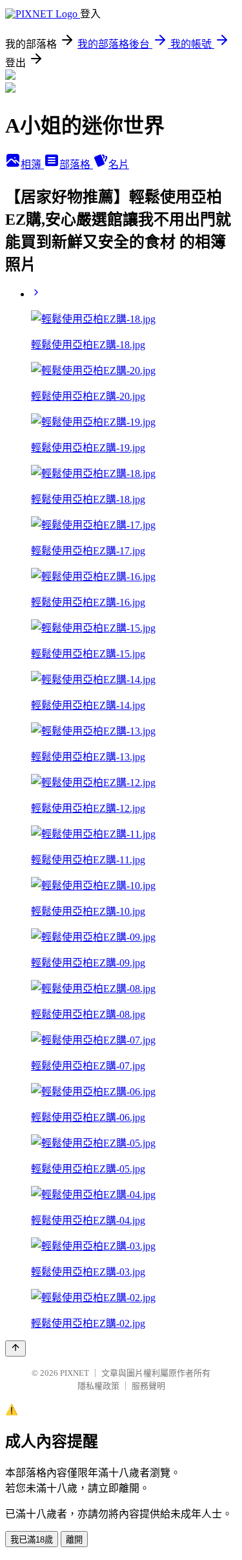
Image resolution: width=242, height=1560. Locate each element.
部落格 (76, 164)
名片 (118, 164)
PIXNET (74, 1373)
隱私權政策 (98, 1386)
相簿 (32, 164)
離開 (74, 1540)
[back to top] (15, 1348)
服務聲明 (148, 1386)
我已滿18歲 (31, 1540)
